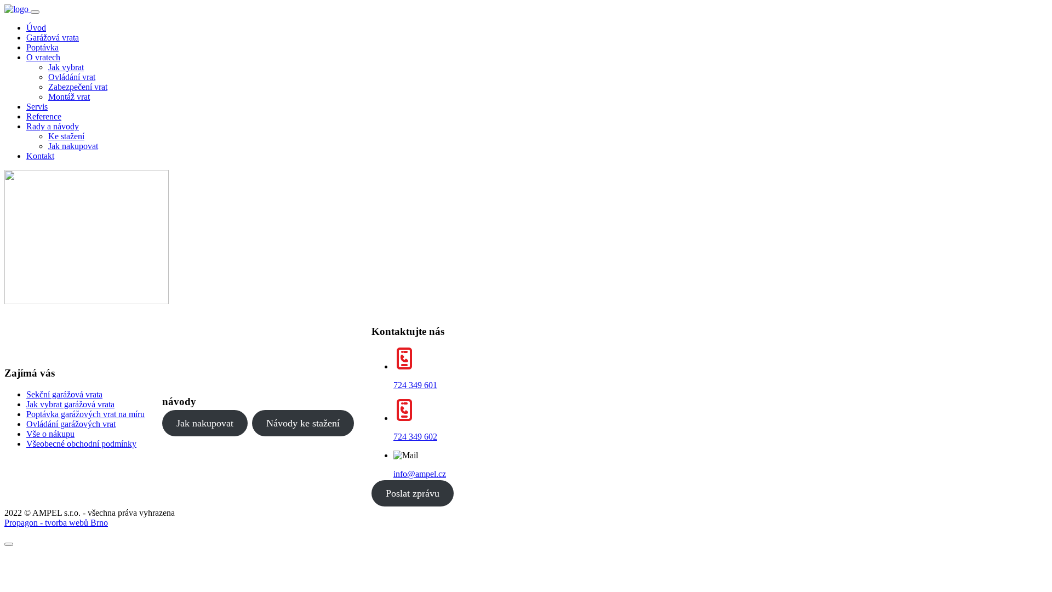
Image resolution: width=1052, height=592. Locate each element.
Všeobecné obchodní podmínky (81, 443)
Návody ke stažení (303, 423)
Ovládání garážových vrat (71, 424)
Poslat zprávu (412, 493)
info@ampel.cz (419, 474)
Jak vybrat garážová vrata (70, 404)
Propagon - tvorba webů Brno (56, 522)
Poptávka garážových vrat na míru (85, 414)
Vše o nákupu (50, 434)
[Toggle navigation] (35, 12)
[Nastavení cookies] (8, 544)
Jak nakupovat (204, 423)
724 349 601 (415, 385)
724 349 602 (415, 436)
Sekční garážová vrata (64, 394)
